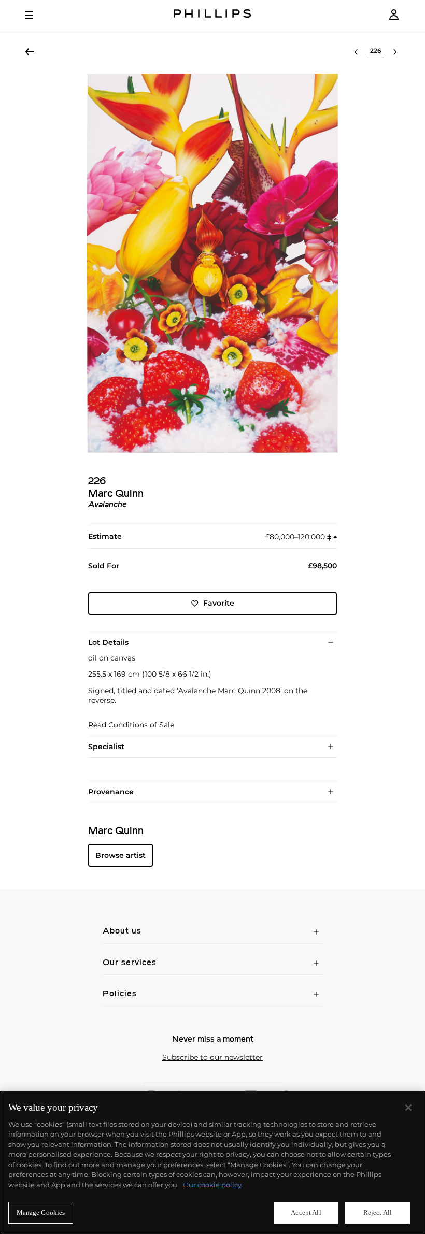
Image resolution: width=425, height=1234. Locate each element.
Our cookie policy (212, 1185)
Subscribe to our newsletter (212, 1057)
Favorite (218, 603)
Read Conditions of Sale (131, 725)
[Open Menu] (36, 15)
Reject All (377, 1212)
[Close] (408, 1107)
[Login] (394, 14)
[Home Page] (212, 14)
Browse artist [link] (120, 855)
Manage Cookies (41, 1212)
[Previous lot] (356, 52)
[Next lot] (395, 52)
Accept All (306, 1212)
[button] (212, 263)
